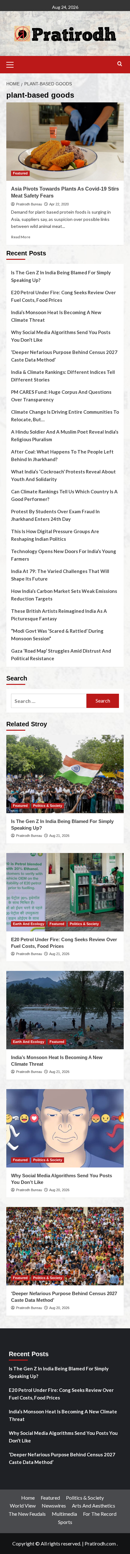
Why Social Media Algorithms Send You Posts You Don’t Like (60, 336)
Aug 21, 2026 (59, 836)
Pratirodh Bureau (29, 204)
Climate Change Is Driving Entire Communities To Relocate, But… (65, 415)
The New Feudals (27, 1514)
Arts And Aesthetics (93, 1505)
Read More (20, 237)
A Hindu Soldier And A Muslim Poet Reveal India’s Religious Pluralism (64, 435)
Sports (65, 1522)
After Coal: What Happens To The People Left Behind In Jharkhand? (62, 455)
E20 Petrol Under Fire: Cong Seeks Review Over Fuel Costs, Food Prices (63, 296)
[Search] (120, 64)
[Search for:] (48, 701)
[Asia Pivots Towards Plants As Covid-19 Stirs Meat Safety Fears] (65, 141)
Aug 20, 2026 (59, 1190)
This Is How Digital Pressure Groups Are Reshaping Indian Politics (55, 535)
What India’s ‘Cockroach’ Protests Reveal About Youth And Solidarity (63, 475)
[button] (12, 64)
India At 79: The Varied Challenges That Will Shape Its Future (60, 575)
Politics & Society (47, 805)
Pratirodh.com (100, 1543)
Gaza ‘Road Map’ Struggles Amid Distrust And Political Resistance (61, 654)
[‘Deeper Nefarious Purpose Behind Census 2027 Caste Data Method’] (65, 1246)
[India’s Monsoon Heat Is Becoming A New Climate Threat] (65, 1010)
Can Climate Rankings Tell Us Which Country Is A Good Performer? (64, 495)
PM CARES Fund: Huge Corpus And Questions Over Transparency (61, 395)
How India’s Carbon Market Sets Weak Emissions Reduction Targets (64, 594)
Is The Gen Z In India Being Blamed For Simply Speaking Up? (61, 276)
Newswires (54, 1505)
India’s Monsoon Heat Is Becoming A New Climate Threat (56, 316)
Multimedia (64, 1514)
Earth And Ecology (28, 924)
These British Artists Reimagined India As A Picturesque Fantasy (59, 614)
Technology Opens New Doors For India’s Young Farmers (63, 555)
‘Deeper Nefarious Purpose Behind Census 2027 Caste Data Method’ (64, 356)
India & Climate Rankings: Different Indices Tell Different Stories (63, 375)
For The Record (99, 1514)
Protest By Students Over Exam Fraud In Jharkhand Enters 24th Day (55, 515)
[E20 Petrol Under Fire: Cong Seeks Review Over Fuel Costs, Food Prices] (65, 892)
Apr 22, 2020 (59, 204)
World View (23, 1505)
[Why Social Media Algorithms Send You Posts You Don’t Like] (65, 1128)
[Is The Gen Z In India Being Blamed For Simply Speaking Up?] (65, 774)
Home (28, 1498)
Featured (20, 173)
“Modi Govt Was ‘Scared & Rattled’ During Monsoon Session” (57, 634)
